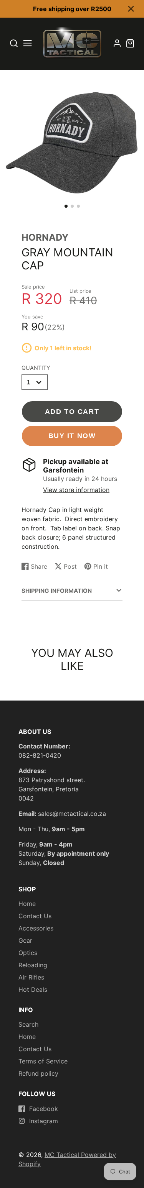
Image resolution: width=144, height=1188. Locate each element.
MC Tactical (63, 1154)
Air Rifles (31, 977)
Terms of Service (43, 1061)
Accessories (35, 928)
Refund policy (38, 1073)
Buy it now (72, 436)
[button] (66, 206)
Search (28, 1024)
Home (27, 903)
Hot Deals (32, 989)
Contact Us (34, 916)
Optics (27, 953)
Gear (25, 940)
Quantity (36, 367)
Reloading (32, 965)
